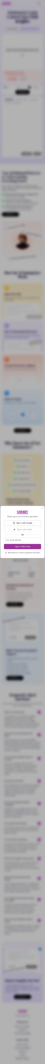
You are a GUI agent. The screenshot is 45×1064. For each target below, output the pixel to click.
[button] (42, 508)
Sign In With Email (22, 546)
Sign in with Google (24, 523)
